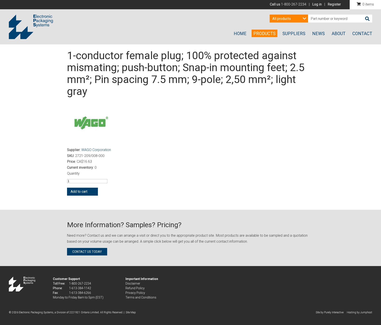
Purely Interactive (334, 312)
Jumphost (366, 312)
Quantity (73, 173)
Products (264, 33)
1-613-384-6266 (80, 293)
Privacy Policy (135, 293)
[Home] (31, 27)
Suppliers (293, 33)
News (318, 33)
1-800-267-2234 (293, 4)
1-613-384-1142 (80, 288)
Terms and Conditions (140, 297)
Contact (362, 33)
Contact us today (87, 251)
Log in (317, 4)
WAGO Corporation (96, 150)
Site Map (131, 312)
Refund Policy (135, 288)
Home (240, 33)
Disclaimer (132, 283)
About (339, 33)
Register (334, 4)
